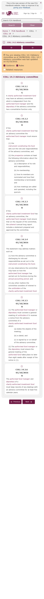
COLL (32, 31)
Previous (16, 402)
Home (5, 31)
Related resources (14, 69)
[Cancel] (41, 52)
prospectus (19, 155)
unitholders (16, 288)
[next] (32, 47)
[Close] (41, 3)
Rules (21, 65)
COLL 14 (7, 33)
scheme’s (13, 224)
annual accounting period (18, 279)
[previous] (12, 47)
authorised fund (14, 354)
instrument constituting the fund (21, 146)
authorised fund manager (16, 104)
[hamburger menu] (3, 13)
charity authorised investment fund (22, 96)
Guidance (10, 65)
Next (27, 402)
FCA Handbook (18, 31)
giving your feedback (21, 8)
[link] (12, 13)
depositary (10, 106)
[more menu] (41, 13)
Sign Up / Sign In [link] (30, 13)
